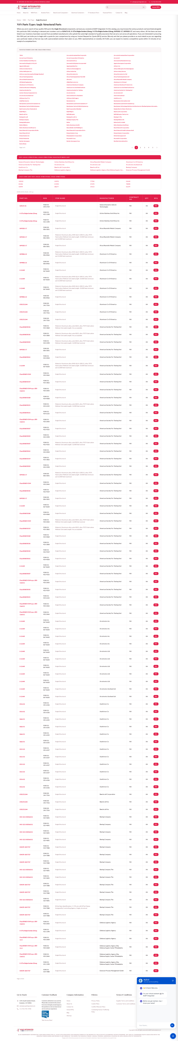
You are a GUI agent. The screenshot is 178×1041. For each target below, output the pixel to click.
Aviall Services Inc (24, 101)
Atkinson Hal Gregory (73, 98)
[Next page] (157, 147)
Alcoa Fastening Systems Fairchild (76, 77)
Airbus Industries (71, 71)
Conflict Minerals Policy (98, 1007)
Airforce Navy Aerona (120, 71)
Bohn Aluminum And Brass (121, 125)
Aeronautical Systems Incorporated (76, 63)
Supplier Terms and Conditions (125, 1001)
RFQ (156, 205)
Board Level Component (60, 13)
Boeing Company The (72, 119)
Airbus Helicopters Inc (25, 71)
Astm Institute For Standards (75, 95)
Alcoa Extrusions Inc (72, 74)
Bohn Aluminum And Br (73, 125)
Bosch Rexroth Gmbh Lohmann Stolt (124, 130)
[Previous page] (132, 147)
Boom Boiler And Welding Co (75, 127)
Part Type (31, 20)
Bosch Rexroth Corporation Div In (76, 130)
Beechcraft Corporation (120, 111)
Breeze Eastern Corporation (121, 133)
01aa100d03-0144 (25, 374)
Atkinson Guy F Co (24, 98)
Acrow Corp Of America (26, 58)
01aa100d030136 (25, 327)
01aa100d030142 (25, 491)
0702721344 (24, 304)
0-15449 (22, 270)
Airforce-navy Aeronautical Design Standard (31, 74)
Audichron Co (118, 98)
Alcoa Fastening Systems (26, 77)
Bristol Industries (24, 138)
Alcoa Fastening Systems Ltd (121, 77)
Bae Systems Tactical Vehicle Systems (29, 106)
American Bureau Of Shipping (27, 87)
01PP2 (56, 181)
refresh (173, 980)
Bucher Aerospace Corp (73, 141)
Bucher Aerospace (24, 141)
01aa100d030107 (25, 428)
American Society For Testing (75, 90)
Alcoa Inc (69, 79)
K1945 (56, 184)
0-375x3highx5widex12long (28, 213)
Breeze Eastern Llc (24, 136)
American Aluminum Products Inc (123, 85)
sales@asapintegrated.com (139, 2)
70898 (128, 184)
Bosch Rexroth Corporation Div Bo (29, 130)
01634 (128, 181)
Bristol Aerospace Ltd (120, 136)
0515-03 (22, 749)
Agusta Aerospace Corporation (122, 63)
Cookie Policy (95, 1004)
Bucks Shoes (22, 144)
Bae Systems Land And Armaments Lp (124, 103)
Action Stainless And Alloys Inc (27, 60)
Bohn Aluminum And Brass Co (27, 127)
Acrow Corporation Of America (75, 58)
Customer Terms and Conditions (125, 1004)
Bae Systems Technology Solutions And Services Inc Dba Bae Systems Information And (136, 106)
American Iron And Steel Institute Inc (124, 87)
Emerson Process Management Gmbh (138, 170)
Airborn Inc (117, 66)
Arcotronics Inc (71, 93)
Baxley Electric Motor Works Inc (123, 109)
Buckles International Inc (121, 141)
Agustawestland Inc (72, 66)
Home (18, 13)
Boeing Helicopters (24, 122)
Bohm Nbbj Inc (23, 125)
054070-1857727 (25, 847)
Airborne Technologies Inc (74, 68)
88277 (56, 187)
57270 (92, 184)
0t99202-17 (23, 228)
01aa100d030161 (25, 357)
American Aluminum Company (75, 85)
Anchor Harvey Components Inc (28, 93)
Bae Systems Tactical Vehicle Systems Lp (77, 106)
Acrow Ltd (117, 58)
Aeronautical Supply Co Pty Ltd (28, 63)
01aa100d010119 (25, 382)
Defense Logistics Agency (62, 170)
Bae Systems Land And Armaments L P (77, 103)
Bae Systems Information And (122, 101)
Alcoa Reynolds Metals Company (123, 79)
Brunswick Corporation (120, 138)
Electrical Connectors (77, 13)
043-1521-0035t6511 (26, 817)
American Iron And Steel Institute (76, 87)
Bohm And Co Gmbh (119, 122)
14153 (92, 187)
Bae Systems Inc (71, 101)
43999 (21, 187)
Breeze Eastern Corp (72, 133)
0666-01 (22, 719)
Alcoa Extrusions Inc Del (120, 74)
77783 (92, 181)
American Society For (25, 90)
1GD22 (21, 181)
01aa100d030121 (25, 405)
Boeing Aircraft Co (72, 117)
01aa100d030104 (25, 342)
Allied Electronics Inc (72, 82)
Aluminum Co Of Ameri (120, 82)
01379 (128, 187)
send (172, 1025)
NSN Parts (34, 13)
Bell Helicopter (71, 114)
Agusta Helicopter (24, 66)
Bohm (68, 122)
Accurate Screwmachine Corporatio (76, 55)
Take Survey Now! (47, 1020)
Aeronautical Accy (72, 60)
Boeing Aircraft (23, 117)
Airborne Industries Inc (25, 68)
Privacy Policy (95, 1001)
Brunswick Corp (71, 138)
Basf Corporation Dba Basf (74, 109)
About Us (25, 13)
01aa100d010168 (25, 397)
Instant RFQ (155, 7)
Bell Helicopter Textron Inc (121, 114)
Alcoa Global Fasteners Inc (26, 79)
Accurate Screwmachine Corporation (124, 55)
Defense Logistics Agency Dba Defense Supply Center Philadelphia (107, 170)
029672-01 (23, 206)
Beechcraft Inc (23, 114)
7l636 (21, 55)
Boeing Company (24, 119)
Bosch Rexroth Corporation (121, 127)
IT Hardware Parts (93, 13)
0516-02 (22, 704)
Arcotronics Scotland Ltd (26, 95)
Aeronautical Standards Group (122, 60)
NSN (24, 20)
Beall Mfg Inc (70, 111)
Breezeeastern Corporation (74, 136)
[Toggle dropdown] (38, 12)
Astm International (119, 95)
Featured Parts (107, 13)
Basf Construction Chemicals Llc (28, 109)
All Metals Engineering (25, 82)
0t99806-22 (23, 254)
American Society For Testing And (123, 90)
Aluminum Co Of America (26, 85)
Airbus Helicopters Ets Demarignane (124, 68)
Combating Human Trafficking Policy (100, 1011)
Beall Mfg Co (22, 111)
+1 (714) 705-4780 (156, 2)
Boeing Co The (118, 117)
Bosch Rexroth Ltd (24, 133)
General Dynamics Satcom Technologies (31, 162)
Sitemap (69, 1015)
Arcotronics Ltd (118, 93)
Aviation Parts (45, 13)
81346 (21, 184)
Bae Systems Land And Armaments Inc (29, 103)
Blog (126, 13)
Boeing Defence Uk (119, 119)
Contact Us (119, 13)
